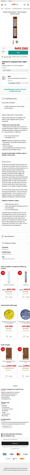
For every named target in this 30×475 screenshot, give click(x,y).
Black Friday (5, 415)
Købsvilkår (4, 405)
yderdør (13, 166)
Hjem (2, 8)
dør (10, 184)
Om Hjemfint (5, 410)
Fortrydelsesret (5, 407)
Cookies (4, 412)
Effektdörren (5, 249)
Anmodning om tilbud (7, 409)
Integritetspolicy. (15, 448)
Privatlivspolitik (6, 414)
